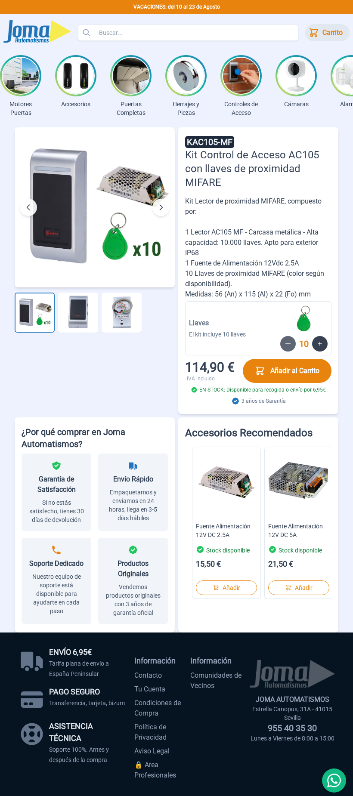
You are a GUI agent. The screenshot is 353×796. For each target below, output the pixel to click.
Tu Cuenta (149, 689)
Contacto (148, 675)
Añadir (231, 587)
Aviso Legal (152, 751)
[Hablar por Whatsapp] (334, 780)
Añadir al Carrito (294, 371)
